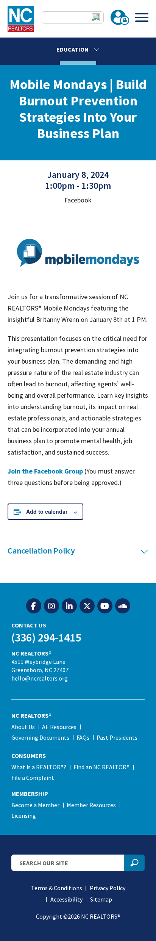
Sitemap (101, 899)
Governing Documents (40, 737)
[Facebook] (33, 606)
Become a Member (35, 805)
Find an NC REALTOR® (101, 767)
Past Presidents (117, 737)
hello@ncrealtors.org (39, 678)
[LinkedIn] (69, 606)
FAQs (82, 737)
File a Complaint (32, 777)
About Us (23, 727)
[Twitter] (87, 606)
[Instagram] (51, 606)
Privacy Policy (107, 888)
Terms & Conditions (56, 888)
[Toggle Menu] (141, 17)
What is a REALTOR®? (38, 767)
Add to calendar (46, 511)
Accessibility (66, 899)
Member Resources (91, 805)
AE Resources (59, 727)
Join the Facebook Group (45, 471)
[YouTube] (104, 606)
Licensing (23, 815)
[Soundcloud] (122, 606)
